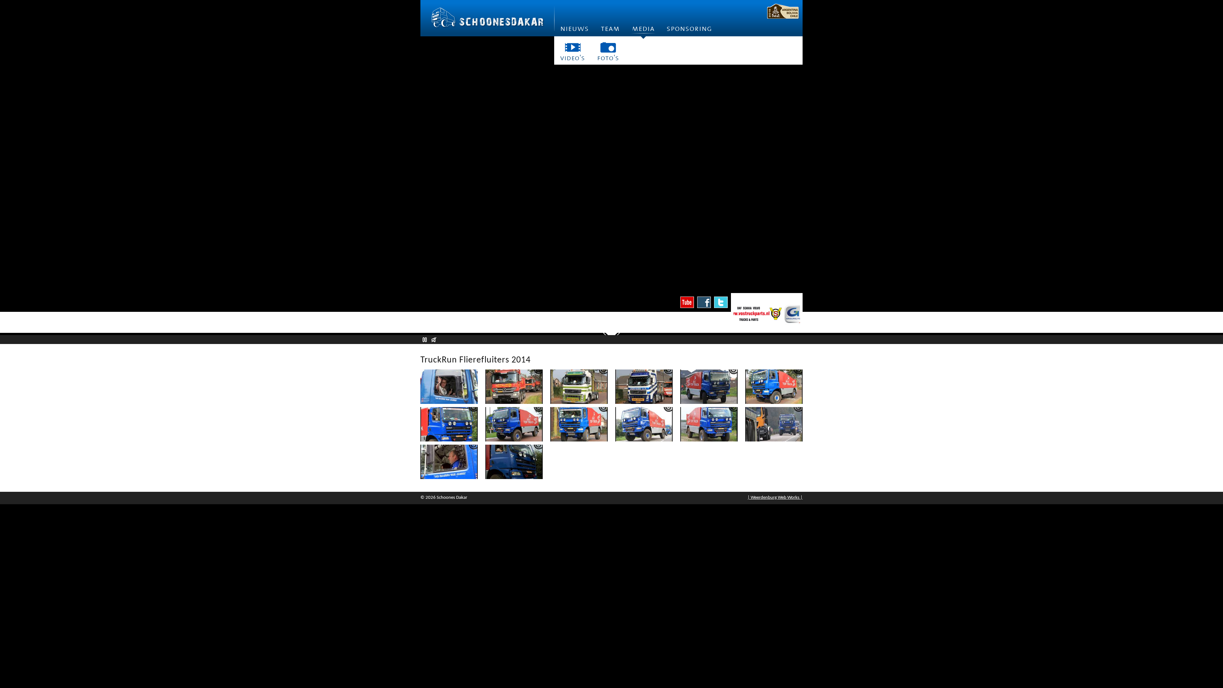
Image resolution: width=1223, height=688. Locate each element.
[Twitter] (721, 302)
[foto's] (608, 47)
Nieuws (574, 28)
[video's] (572, 47)
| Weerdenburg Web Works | (775, 497)
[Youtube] (687, 302)
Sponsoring (689, 28)
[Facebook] (704, 302)
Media (643, 28)
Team (610, 28)
